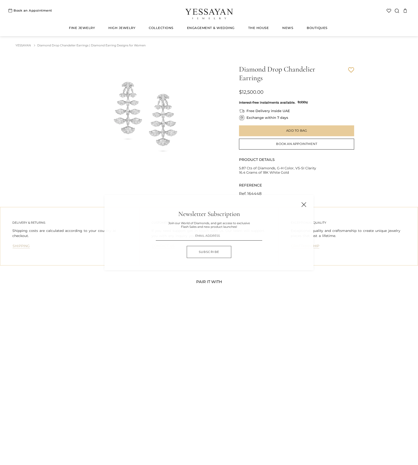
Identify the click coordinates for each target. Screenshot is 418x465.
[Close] (304, 204)
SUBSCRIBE (209, 252)
